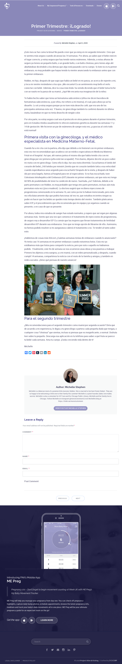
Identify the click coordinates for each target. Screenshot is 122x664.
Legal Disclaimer (12, 661)
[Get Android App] (31, 620)
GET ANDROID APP (113, 5)
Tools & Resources (76, 6)
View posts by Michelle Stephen (70, 408)
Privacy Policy (29, 661)
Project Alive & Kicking (89, 660)
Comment (28, 432)
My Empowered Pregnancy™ (57, 6)
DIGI (113, 660)
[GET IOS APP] (24, 620)
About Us (41, 6)
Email (26, 468)
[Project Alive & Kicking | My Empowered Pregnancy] (5, 6)
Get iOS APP (106, 5)
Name (26, 456)
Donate (99, 6)
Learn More (47, 620)
